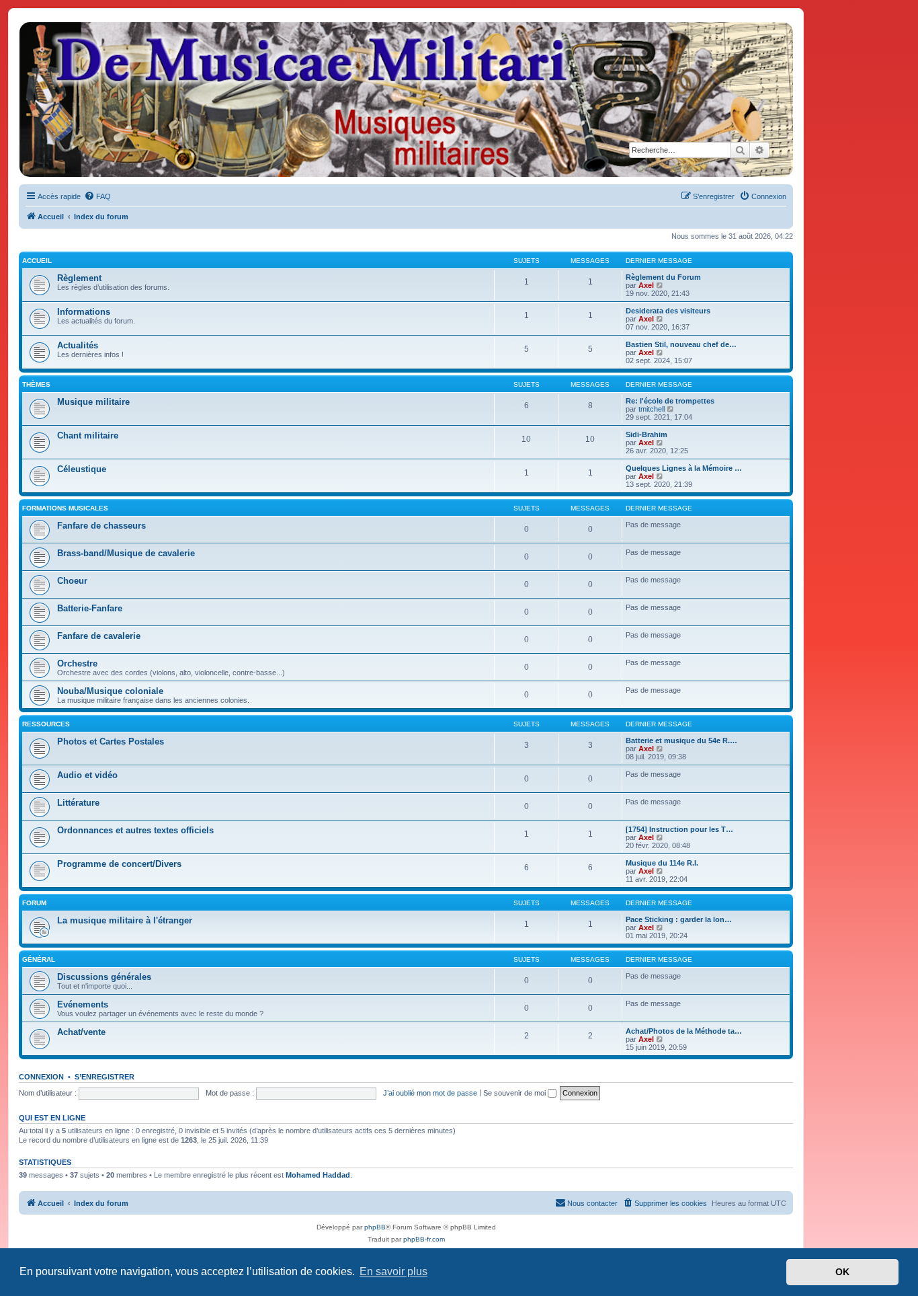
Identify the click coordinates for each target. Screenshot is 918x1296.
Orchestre (77, 663)
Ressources (46, 724)
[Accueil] (405, 99)
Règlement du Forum (663, 277)
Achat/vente (81, 1032)
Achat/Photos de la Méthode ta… (684, 1031)
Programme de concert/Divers (119, 864)
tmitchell (651, 409)
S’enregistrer (104, 1077)
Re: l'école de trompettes (670, 401)
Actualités (77, 345)
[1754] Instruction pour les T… (679, 829)
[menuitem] (97, 196)
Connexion (41, 1077)
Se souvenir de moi (515, 1093)
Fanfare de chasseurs (101, 526)
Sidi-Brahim (646, 434)
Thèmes (36, 384)
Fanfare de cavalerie (98, 636)
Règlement (79, 278)
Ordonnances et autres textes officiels (135, 830)
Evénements (82, 1004)
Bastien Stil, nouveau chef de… (681, 344)
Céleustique (81, 469)
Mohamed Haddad (318, 1175)
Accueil (37, 260)
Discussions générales (104, 977)
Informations (83, 312)
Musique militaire (93, 402)
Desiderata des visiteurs (668, 311)
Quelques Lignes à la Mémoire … (684, 468)
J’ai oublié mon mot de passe (430, 1093)
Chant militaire (87, 435)
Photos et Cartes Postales (110, 741)
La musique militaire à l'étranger (124, 920)
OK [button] (842, 1271)
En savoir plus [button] (393, 1271)
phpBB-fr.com (424, 1239)
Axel (646, 285)
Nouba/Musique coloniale (110, 691)
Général (38, 959)
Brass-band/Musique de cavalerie (126, 553)
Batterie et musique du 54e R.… (681, 740)
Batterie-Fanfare (89, 608)
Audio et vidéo (87, 775)
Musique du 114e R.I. (662, 863)
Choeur (72, 581)
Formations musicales (65, 508)
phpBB (375, 1227)
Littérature (78, 803)
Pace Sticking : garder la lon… (679, 919)
